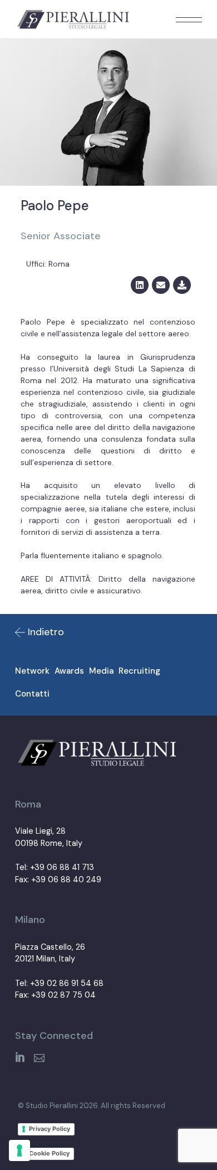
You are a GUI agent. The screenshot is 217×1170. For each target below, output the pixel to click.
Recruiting (139, 670)
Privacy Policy (49, 1129)
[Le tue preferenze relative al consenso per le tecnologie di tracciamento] (19, 1150)
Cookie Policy (49, 1153)
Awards (69, 670)
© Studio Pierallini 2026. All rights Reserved (91, 1105)
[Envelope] (161, 285)
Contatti (32, 693)
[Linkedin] (140, 285)
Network (32, 670)
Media (101, 670)
